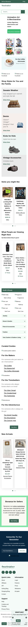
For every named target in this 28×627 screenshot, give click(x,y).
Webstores (18, 588)
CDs (20, 273)
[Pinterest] (10, 572)
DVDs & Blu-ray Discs (20, 213)
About (3, 580)
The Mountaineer (10, 418)
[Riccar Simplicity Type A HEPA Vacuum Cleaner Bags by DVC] (8, 463)
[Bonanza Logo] (6, 6)
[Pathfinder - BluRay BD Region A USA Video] (20, 204)
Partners (17, 583)
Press (16, 585)
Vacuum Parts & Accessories (7, 477)
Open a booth (20, 513)
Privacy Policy (5, 609)
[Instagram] (14, 572)
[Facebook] (3, 572)
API (3, 585)
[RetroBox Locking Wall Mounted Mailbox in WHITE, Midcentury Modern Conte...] (8, 204)
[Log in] (21, 6)
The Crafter (8, 365)
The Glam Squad (10, 390)
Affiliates (4, 583)
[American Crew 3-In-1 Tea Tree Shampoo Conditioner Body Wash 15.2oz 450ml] (8, 261)
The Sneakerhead (10, 393)
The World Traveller (10, 415)
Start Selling (14, 520)
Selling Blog (5, 588)
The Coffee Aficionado (11, 371)
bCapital (17, 591)
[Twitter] (6, 572)
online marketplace (19, 506)
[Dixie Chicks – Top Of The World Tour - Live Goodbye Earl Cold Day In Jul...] (20, 261)
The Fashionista (9, 396)
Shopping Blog (6, 591)
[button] (12, 225)
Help (24, 1)
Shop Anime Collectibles (14, 31)
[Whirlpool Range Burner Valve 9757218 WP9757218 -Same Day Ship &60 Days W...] (20, 463)
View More (14, 427)
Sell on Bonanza (6, 1)
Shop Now (6, 100)
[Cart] (18, 6)
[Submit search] (23, 11)
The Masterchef (9, 368)
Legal (16, 580)
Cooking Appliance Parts (20, 466)
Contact (4, 594)
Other (7, 219)
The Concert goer (10, 420)
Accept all (4, 623)
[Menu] (25, 6)
